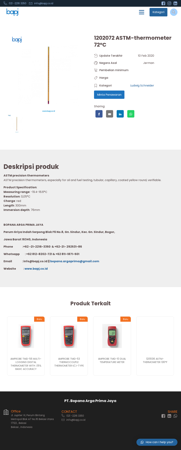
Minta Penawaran (109, 95)
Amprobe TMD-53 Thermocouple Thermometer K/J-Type (69, 362)
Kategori (158, 12)
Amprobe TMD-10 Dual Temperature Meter (112, 360)
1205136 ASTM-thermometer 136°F (155, 360)
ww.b (31, 269)
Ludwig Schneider (142, 85)
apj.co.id (41, 269)
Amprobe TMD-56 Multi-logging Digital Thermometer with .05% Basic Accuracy (25, 364)
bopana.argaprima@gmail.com (74, 261)
